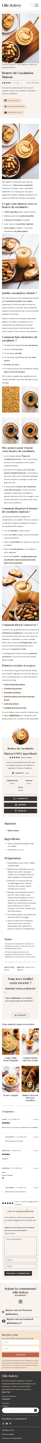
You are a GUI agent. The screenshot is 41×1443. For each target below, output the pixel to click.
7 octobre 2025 (20, 1187)
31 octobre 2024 (21, 1137)
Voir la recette (13, 100)
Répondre (36, 1119)
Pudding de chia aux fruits (15, 708)
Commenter (22, 799)
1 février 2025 (16, 1150)
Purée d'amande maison (14, 684)
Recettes (12, 64)
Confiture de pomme (13, 688)
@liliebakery (15, 715)
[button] (36, 5)
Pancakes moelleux (12, 692)
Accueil (4, 64)
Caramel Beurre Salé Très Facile (30, 1059)
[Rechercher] (35, 1410)
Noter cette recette (33, 83)
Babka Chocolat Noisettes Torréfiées (30, 1098)
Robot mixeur (13, 830)
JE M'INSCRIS (20, 1355)
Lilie (11, 5)
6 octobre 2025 (16, 1168)
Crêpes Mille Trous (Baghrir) (10, 1059)
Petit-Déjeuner (22, 64)
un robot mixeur (21, 231)
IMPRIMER (22, 805)
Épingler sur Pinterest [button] (16, 106)
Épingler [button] (22, 811)
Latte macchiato (11, 704)
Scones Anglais (10, 1095)
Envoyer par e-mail (15, 112)
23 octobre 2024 (14, 1119)
